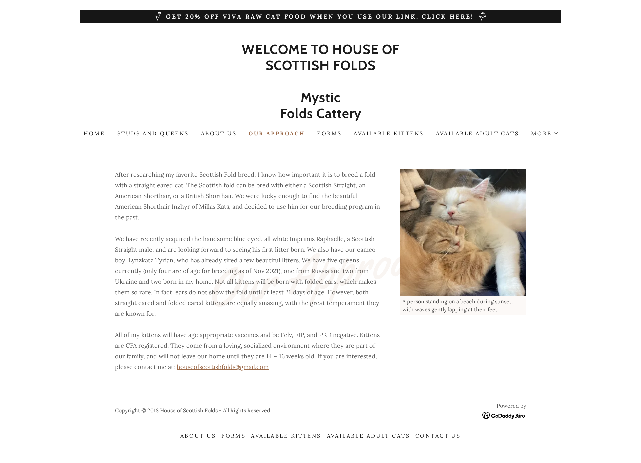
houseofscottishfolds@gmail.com (223, 367)
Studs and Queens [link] (153, 133)
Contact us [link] (438, 435)
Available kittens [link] (389, 133)
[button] (544, 133)
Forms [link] (329, 133)
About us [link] (219, 133)
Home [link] (94, 133)
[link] (320, 116)
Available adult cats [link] (477, 133)
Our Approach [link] (277, 133)
